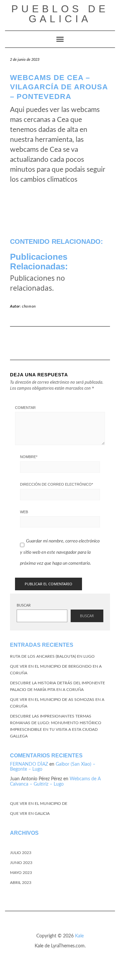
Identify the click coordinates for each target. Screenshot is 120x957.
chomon (29, 306)
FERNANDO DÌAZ (29, 764)
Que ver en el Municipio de (38, 804)
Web (24, 512)
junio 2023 (21, 863)
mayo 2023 (21, 873)
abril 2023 (20, 883)
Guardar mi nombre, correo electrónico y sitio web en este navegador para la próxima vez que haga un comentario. (60, 552)
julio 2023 (20, 853)
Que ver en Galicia (30, 813)
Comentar (25, 408)
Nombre (28, 457)
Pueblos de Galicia (60, 13)
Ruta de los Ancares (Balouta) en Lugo (52, 656)
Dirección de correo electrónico (56, 484)
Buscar (24, 605)
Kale (79, 936)
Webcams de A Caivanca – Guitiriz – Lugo (55, 781)
